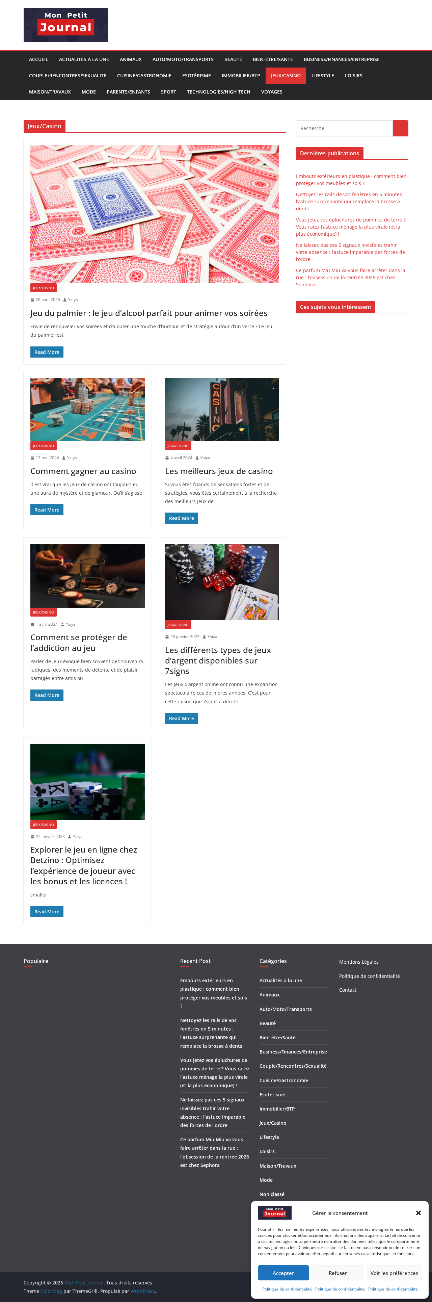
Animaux (131, 59)
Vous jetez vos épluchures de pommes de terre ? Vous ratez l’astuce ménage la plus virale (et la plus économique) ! (351, 226)
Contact (347, 990)
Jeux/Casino (286, 75)
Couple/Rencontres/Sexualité (67, 75)
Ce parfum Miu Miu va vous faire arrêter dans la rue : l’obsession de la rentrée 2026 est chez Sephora (350, 277)
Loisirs (353, 75)
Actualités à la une (84, 59)
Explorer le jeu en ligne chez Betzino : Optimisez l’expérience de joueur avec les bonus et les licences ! (83, 865)
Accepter (283, 1273)
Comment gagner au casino (83, 470)
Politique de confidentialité (287, 1289)
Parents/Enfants (128, 91)
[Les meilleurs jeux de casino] (222, 409)
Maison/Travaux (50, 91)
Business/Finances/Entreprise (342, 59)
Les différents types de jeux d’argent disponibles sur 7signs (218, 660)
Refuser (338, 1273)
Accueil (38, 59)
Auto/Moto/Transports (183, 59)
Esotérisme (196, 75)
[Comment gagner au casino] (87, 409)
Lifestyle (323, 75)
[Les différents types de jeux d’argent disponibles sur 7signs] (222, 582)
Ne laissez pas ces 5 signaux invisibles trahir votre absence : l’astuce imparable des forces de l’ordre (350, 252)
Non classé (272, 1194)
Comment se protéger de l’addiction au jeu (78, 642)
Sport (168, 91)
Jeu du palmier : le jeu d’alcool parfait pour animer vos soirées (150, 312)
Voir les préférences (394, 1273)
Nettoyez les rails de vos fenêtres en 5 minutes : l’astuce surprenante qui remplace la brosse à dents (350, 201)
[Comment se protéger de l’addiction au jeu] (87, 576)
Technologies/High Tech (218, 91)
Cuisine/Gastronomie (144, 75)
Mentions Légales (359, 962)
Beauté (233, 59)
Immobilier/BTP (241, 75)
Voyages (271, 91)
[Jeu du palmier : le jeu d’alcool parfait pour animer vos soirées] (154, 214)
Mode (89, 91)
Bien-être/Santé (273, 59)
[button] (418, 1212)
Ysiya (73, 300)
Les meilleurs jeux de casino (219, 470)
